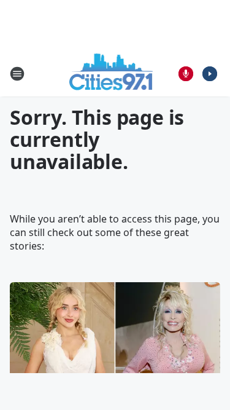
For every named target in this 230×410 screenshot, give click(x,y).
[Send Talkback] (185, 73)
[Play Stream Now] (209, 73)
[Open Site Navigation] (17, 73)
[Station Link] (111, 73)
